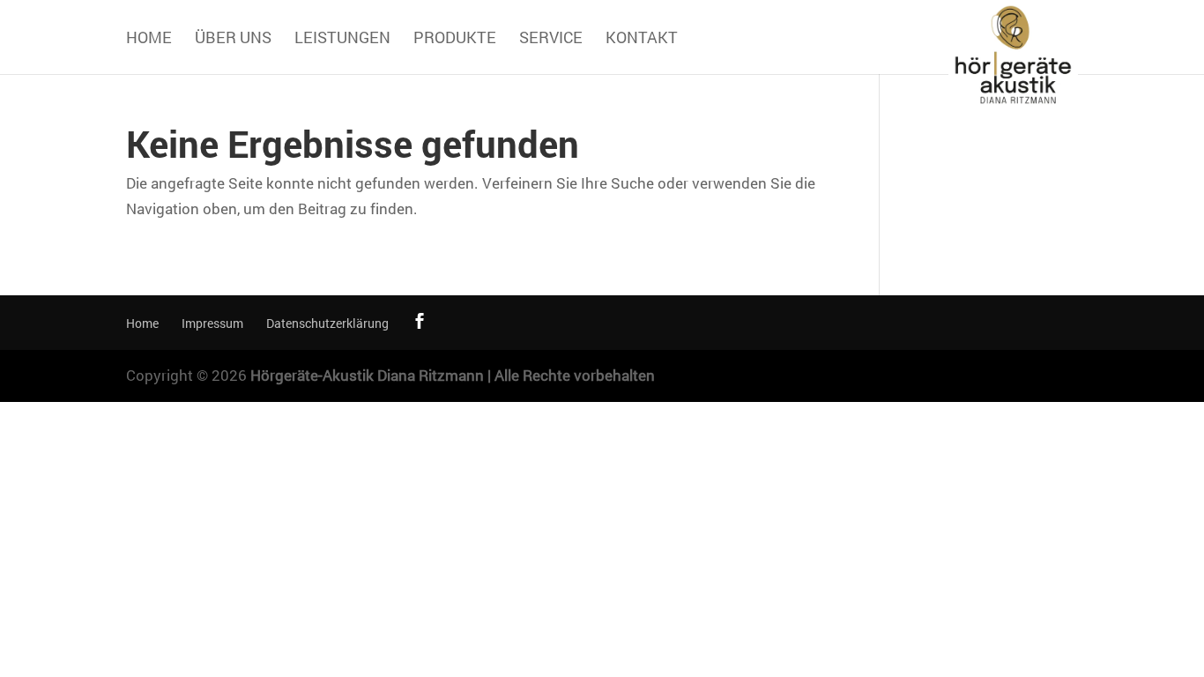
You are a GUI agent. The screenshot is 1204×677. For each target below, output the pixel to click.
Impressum (212, 323)
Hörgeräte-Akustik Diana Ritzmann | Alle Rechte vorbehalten (452, 375)
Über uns (233, 39)
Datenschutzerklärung (327, 323)
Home (149, 39)
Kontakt (642, 39)
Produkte (454, 39)
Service (551, 39)
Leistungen (342, 39)
